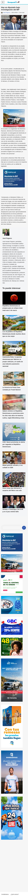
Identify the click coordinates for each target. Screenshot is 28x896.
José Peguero (6, 12)
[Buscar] (24, 528)
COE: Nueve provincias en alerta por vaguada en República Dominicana (14, 444)
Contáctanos (5, 894)
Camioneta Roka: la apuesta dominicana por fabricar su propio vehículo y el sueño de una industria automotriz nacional (13, 361)
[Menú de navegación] (2, 2)
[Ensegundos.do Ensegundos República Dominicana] (14, 2)
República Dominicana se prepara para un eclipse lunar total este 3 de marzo (13, 308)
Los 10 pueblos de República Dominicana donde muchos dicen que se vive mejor (14, 334)
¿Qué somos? (15, 894)
